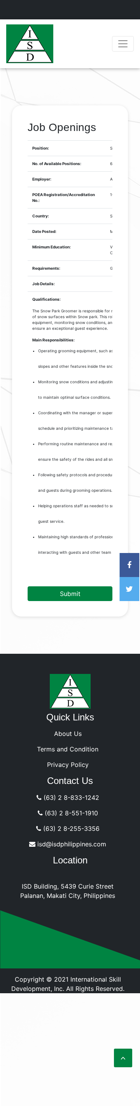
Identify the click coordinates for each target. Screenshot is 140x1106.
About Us (68, 733)
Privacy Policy (68, 764)
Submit (70, 594)
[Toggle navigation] (123, 44)
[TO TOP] (123, 1058)
